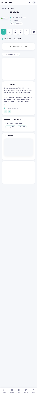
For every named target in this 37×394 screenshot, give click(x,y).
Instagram (19, 23)
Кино (19, 392)
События (12, 392)
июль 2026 (10, 123)
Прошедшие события (12, 54)
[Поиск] (29, 2)
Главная (3, 9)
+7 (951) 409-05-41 (12, 108)
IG (9, 111)
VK (12, 23)
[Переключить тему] (34, 2)
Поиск (33, 392)
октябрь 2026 (21, 127)
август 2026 (18, 123)
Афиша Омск (6, 2)
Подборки (26, 392)
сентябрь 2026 (11, 127)
